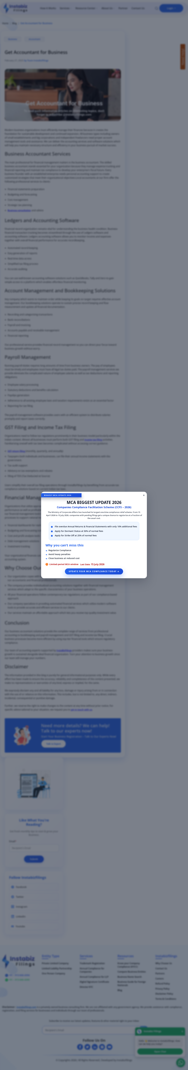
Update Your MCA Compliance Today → (94, 571)
